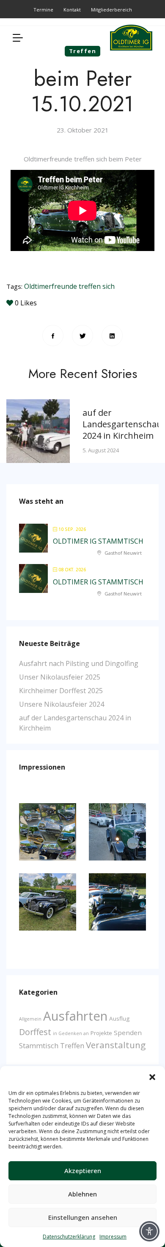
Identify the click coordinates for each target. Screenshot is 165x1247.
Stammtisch (38, 1045)
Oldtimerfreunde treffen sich (69, 286)
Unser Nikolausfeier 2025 (59, 677)
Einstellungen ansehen (82, 1217)
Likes (26, 303)
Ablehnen (82, 1194)
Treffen (72, 1045)
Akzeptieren (82, 1170)
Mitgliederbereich (111, 9)
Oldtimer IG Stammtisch (98, 541)
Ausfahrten (75, 1015)
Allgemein (30, 1019)
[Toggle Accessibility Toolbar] (149, 1231)
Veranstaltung (116, 1045)
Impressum (112, 1236)
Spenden (128, 1032)
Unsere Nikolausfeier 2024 (61, 704)
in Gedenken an (71, 1033)
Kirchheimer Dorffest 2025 (61, 690)
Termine (43, 9)
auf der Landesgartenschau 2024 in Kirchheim (122, 424)
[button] (152, 1076)
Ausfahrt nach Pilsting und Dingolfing (78, 663)
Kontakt (72, 9)
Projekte (101, 1033)
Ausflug (119, 1018)
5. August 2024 (100, 450)
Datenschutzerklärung (69, 1236)
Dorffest (35, 1032)
